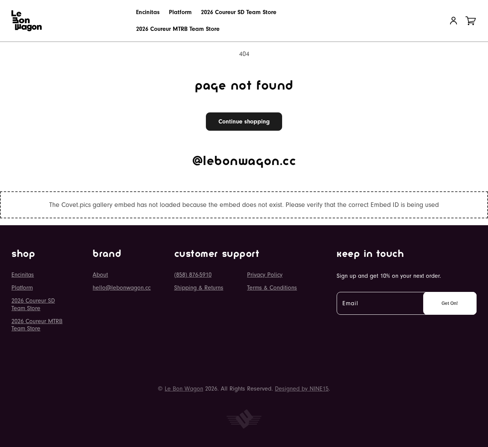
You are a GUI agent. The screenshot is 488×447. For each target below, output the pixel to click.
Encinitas (22, 274)
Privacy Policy (265, 274)
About (100, 274)
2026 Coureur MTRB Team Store (37, 325)
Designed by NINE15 (302, 388)
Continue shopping (244, 121)
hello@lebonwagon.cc (122, 287)
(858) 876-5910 (193, 274)
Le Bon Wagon (184, 388)
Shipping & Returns (198, 287)
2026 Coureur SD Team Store (33, 304)
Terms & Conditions (272, 287)
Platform (22, 287)
